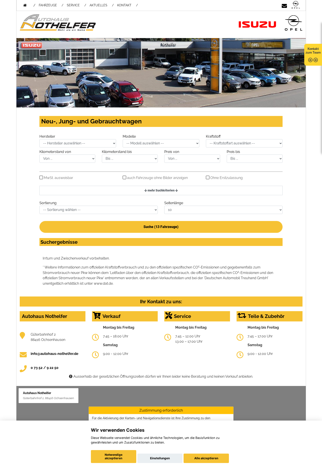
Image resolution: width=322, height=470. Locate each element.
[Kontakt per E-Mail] (284, 5)
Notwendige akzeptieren (113, 456)
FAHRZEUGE (48, 5)
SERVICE (73, 5)
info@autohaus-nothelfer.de (54, 354)
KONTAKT (124, 5)
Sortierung (48, 203)
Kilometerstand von (55, 152)
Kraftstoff (213, 136)
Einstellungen (160, 458)
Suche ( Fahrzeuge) (161, 227)
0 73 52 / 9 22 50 (44, 368)
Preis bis (233, 152)
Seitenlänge (173, 203)
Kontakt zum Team (313, 50)
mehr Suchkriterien (161, 190)
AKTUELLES (98, 5)
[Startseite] (295, 5)
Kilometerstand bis (117, 152)
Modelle (129, 136)
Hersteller (47, 136)
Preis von (171, 152)
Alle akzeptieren (206, 458)
